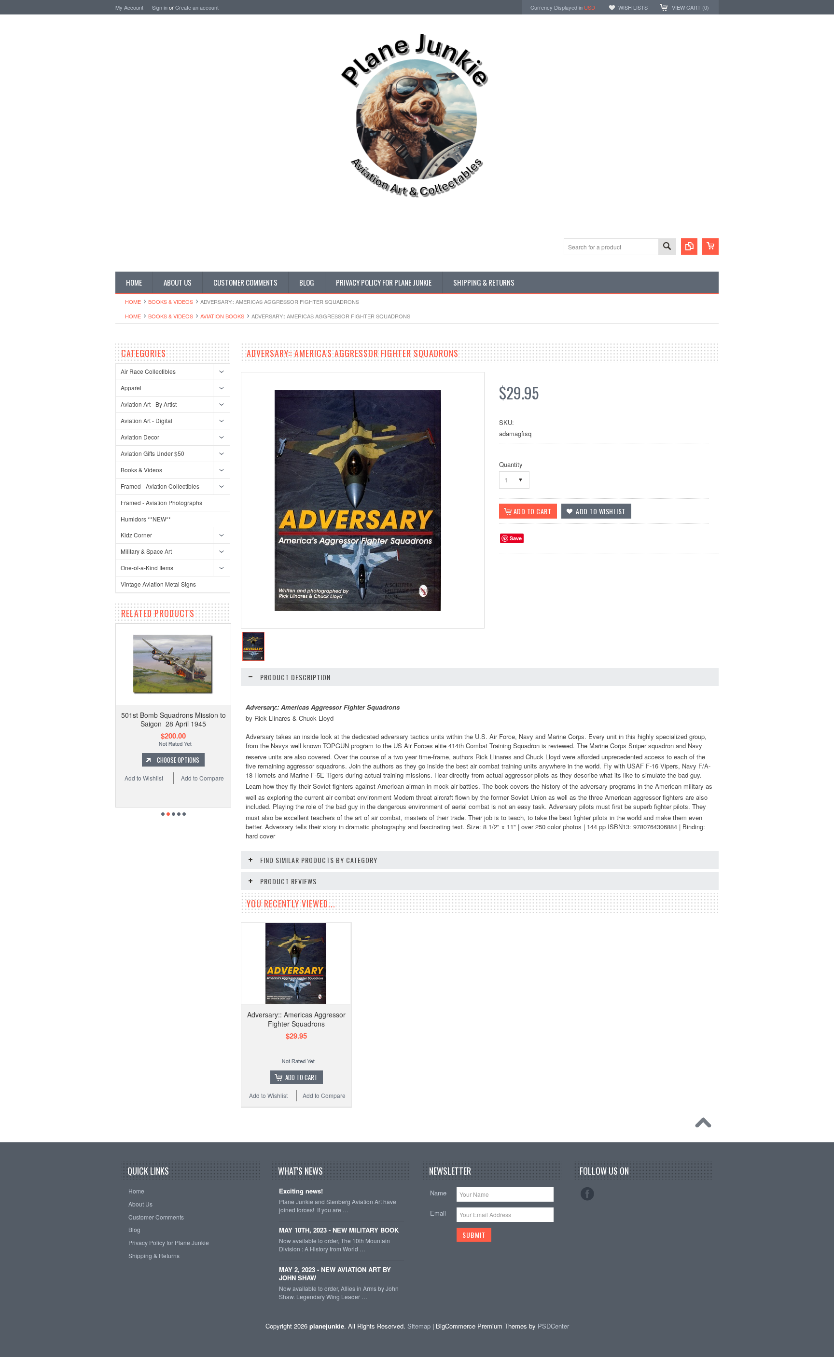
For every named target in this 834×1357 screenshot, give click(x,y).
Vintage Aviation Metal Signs (158, 584)
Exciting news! (301, 1191)
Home (133, 301)
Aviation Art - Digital (146, 420)
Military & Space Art (146, 551)
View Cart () (690, 7)
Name (438, 1192)
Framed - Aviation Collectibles (160, 486)
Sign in (159, 7)
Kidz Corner (136, 535)
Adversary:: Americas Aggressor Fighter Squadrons (296, 1019)
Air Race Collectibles (148, 371)
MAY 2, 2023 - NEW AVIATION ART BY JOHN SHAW (335, 1274)
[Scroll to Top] (705, 1125)
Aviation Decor (140, 437)
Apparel (131, 388)
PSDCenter (553, 1325)
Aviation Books (222, 316)
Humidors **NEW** (146, 519)
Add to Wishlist (144, 787)
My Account (129, 7)
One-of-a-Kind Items (147, 567)
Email (438, 1213)
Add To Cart (178, 769)
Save (516, 538)
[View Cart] (710, 246)
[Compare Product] (689, 246)
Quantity (511, 464)
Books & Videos (170, 301)
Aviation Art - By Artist (149, 404)
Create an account (197, 7)
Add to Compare (202, 787)
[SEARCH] (667, 247)
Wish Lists (633, 7)
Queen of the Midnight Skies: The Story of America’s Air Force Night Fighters (173, 723)
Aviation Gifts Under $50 (152, 453)
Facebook (587, 1194)
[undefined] (358, 608)
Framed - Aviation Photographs (161, 502)
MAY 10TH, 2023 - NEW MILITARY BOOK (339, 1230)
